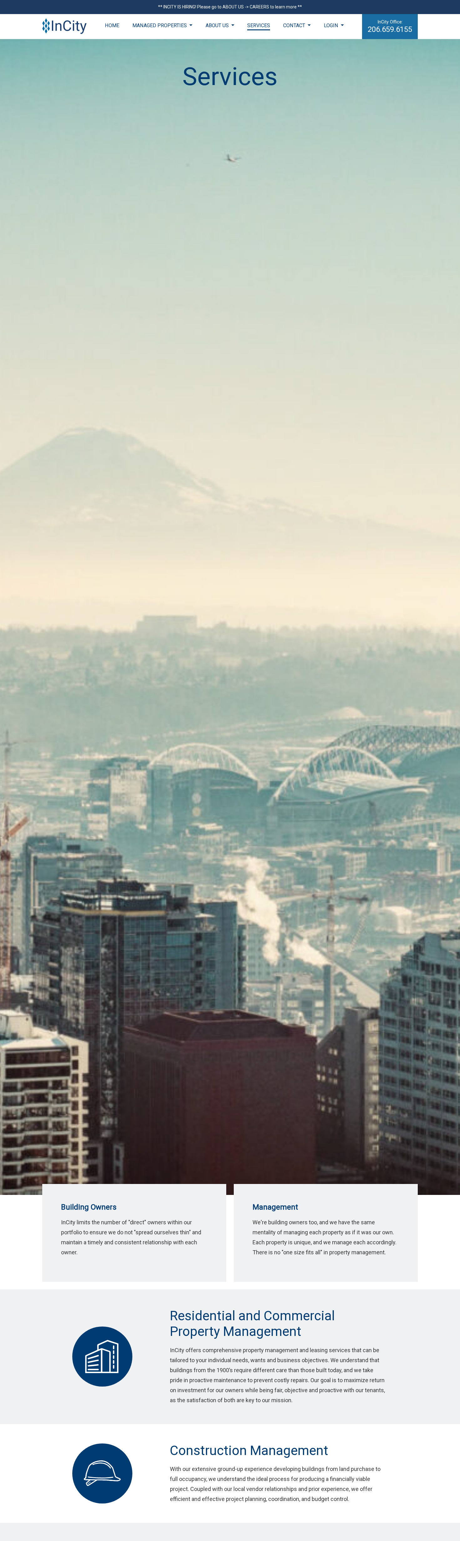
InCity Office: (390, 26)
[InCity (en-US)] (64, 26)
